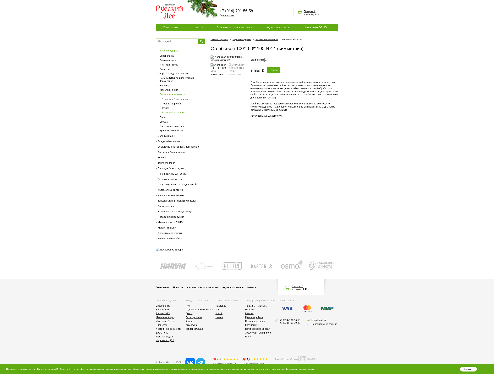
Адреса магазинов (277, 27)
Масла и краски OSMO (170, 222)
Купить (273, 70)
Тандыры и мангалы (256, 305)
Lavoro (219, 317)
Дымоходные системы (170, 190)
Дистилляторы (166, 206)
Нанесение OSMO (315, 27)
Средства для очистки (170, 233)
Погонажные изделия (172, 126)
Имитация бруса (169, 64)
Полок (163, 117)
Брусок (163, 121)
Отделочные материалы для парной (178, 146)
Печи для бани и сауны (171, 168)
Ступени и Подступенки (175, 99)
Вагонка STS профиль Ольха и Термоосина (177, 79)
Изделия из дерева (168, 50)
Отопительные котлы (170, 179)
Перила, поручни (171, 103)
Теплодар (221, 305)
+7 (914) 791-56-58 (236, 11)
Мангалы (250, 309)
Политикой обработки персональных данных (292, 369)
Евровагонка (167, 56)
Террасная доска (165, 336)
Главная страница (219, 39)
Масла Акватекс (167, 227)
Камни (189, 321)
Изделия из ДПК (167, 136)
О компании (170, 27)
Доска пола (166, 69)
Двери (189, 313)
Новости (198, 27)
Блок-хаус (165, 85)
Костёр (219, 313)
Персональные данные (324, 324)
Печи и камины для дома (172, 173)
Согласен (468, 369)
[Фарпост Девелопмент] (308, 358)
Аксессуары (192, 325)
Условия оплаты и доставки (234, 27)
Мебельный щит (169, 90)
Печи (188, 305)
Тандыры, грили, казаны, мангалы (177, 200)
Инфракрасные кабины (171, 195)
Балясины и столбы (173, 112)
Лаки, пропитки (194, 317)
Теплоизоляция (166, 163)
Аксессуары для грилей (258, 332)
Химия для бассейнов (170, 238)
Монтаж (251, 287)
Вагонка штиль (168, 60)
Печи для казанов (255, 321)
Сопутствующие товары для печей (177, 184)
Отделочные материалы (199, 309)
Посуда (249, 336)
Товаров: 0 (310, 11)
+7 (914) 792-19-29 (290, 323)
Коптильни (251, 325)
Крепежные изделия (171, 130)
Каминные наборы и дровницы (175, 211)
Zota (218, 309)
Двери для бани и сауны (171, 152)
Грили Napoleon (254, 317)
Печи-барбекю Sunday (257, 329)
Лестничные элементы (172, 94)
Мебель (162, 157)
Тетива (165, 108)
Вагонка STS (163, 313)
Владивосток (227, 15)
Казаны (249, 313)
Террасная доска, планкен (174, 73)
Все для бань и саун (169, 141)
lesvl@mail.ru (318, 320)
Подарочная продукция (171, 217)
